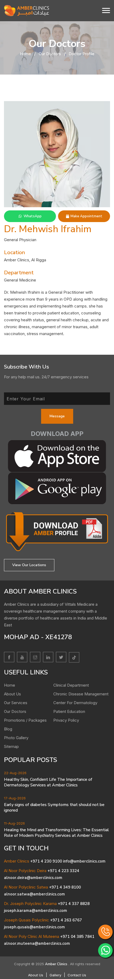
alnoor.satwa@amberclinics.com (34, 894)
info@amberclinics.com (84, 861)
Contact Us (77, 975)
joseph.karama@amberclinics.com (35, 910)
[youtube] (22, 657)
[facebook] (9, 657)
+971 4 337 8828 (74, 903)
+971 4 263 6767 (66, 920)
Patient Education (69, 711)
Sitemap (11, 746)
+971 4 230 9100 (46, 861)
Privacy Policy (66, 720)
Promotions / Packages (25, 720)
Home (25, 53)
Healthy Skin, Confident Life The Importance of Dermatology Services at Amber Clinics (48, 782)
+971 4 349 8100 (65, 887)
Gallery (55, 975)
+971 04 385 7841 (77, 936)
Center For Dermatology (75, 702)
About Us (12, 693)
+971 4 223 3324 (63, 870)
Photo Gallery (16, 737)
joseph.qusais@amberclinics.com (34, 927)
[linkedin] (48, 657)
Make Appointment (86, 216)
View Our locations (29, 565)
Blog (8, 728)
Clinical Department (71, 685)
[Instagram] (35, 657)
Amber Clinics (56, 964)
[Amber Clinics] (26, 10)
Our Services (15, 702)
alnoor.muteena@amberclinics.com (37, 943)
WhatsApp (33, 216)
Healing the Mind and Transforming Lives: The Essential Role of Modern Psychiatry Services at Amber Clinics (56, 832)
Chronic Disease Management (80, 693)
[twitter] (61, 657)
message (57, 416)
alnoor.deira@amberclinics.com (33, 877)
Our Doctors (50, 53)
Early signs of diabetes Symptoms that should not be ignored (54, 807)
